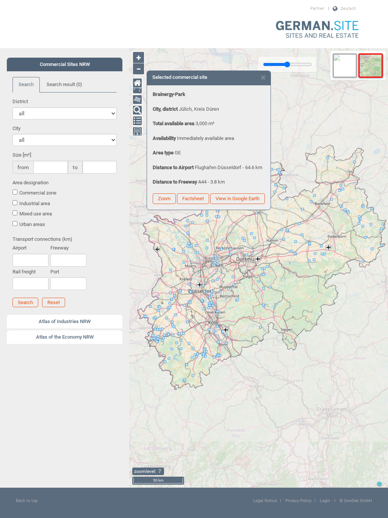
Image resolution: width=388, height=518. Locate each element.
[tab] (64, 64)
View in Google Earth (238, 198)
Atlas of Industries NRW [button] (65, 321)
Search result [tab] (64, 84)
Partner (317, 8)
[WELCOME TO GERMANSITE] (317, 30)
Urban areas (32, 224)
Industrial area (34, 203)
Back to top (27, 500)
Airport (20, 248)
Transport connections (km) (42, 239)
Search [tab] (26, 84)
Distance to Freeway (175, 182)
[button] (25, 302)
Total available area (173, 123)
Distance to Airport (173, 167)
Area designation (30, 182)
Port (54, 272)
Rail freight (24, 272)
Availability (164, 138)
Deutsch (348, 8)
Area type (163, 152)
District (20, 101)
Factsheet (193, 198)
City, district (165, 109)
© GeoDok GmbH (356, 500)
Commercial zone (37, 193)
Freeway (59, 248)
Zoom (164, 198)
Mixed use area (35, 214)
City (16, 128)
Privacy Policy (298, 500)
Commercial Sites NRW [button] (65, 64)
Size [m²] (22, 155)
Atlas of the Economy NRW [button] (65, 337)
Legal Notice (265, 500)
